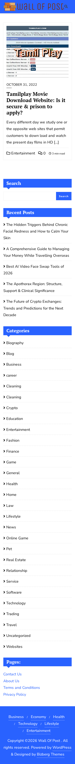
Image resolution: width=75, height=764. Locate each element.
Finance (12, 451)
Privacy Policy (14, 694)
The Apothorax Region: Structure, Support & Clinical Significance (32, 287)
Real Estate (16, 559)
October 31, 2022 (21, 84)
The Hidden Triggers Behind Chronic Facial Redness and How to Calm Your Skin (35, 231)
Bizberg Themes (50, 754)
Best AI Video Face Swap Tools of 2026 (33, 270)
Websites (14, 646)
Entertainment (22, 153)
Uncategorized (18, 635)
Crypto (12, 407)
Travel (11, 624)
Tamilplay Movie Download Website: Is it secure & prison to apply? (35, 103)
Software (14, 592)
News (11, 527)
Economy (38, 716)
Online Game (17, 538)
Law (10, 505)
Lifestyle (13, 516)
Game (11, 462)
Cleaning (13, 386)
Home (11, 494)
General (13, 472)
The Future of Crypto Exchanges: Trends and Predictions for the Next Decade (33, 308)
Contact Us (12, 674)
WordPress (61, 747)
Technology (16, 603)
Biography (15, 342)
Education (14, 418)
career (11, 375)
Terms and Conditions (21, 687)
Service (12, 581)
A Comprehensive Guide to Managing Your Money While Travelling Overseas (36, 252)
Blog (10, 353)
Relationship (16, 570)
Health (12, 483)
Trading (12, 613)
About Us (11, 680)
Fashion (12, 440)
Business (13, 364)
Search (13, 183)
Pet (9, 548)
